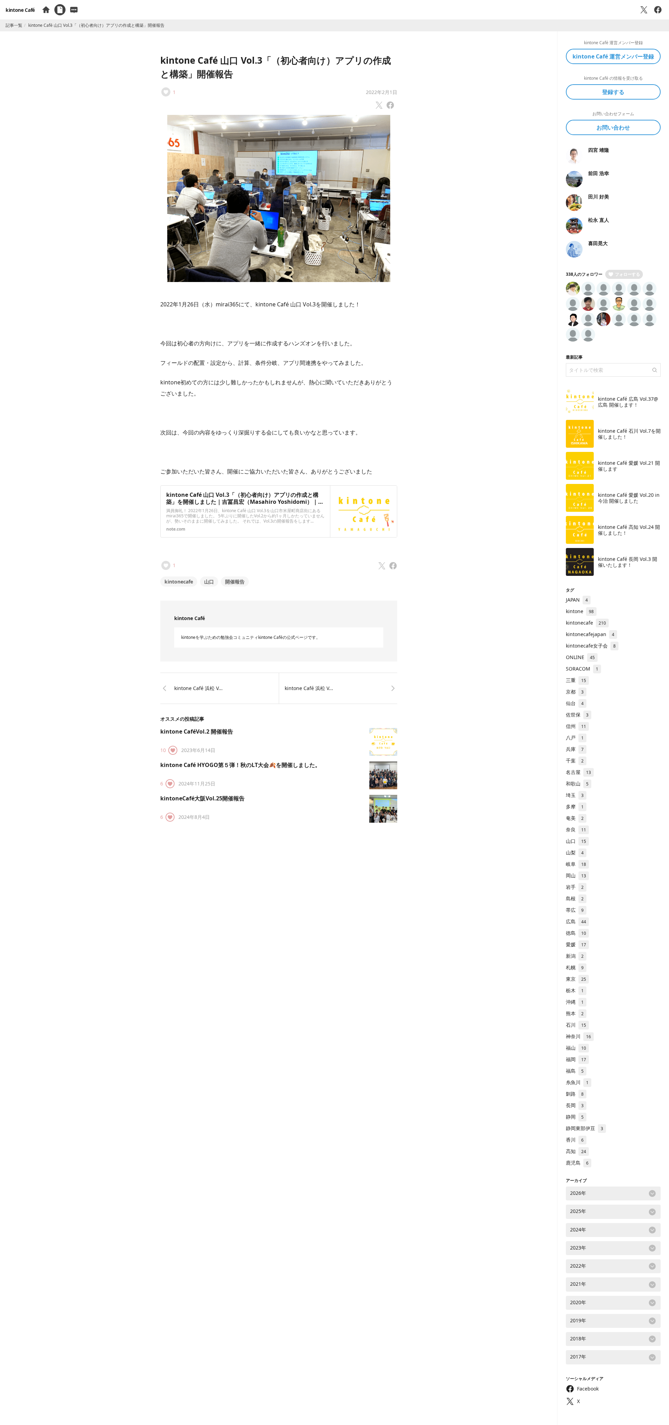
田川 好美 (598, 196)
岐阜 (576, 864)
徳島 (576, 933)
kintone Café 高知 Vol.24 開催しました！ (629, 530)
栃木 (575, 990)
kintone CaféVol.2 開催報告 (196, 731)
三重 (576, 680)
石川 (576, 1024)
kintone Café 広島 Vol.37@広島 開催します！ (628, 402)
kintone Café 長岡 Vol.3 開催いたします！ (627, 562)
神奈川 (578, 1036)
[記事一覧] (60, 9)
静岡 (575, 1116)
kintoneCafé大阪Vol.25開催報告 (202, 798)
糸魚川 (577, 1082)
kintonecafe (178, 581)
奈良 (576, 829)
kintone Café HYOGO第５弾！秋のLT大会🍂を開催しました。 (240, 765)
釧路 (575, 1093)
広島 (576, 921)
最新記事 (574, 357)
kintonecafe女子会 (591, 645)
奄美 (575, 818)
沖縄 (575, 1002)
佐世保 (577, 714)
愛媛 (576, 944)
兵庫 (575, 749)
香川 (575, 1139)
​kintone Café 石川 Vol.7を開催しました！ (629, 434)
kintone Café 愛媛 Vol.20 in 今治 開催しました (629, 498)
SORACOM (582, 668)
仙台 (575, 703)
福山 (576, 1047)
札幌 (575, 967)
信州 (576, 726)
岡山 (576, 875)
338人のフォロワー (584, 274)
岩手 (575, 887)
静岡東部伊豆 (584, 1128)
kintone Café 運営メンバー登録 (613, 56)
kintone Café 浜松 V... (198, 688)
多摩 (575, 806)
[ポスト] (643, 9)
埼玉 (575, 795)
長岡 (575, 1105)
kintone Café (20, 10)
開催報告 (235, 581)
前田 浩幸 (598, 173)
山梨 (575, 852)
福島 (575, 1070)
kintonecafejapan (590, 634)
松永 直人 (598, 220)
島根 (575, 898)
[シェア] (657, 9)
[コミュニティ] (73, 9)
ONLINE (580, 657)
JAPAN (577, 599)
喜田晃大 (598, 243)
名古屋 (578, 772)
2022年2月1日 (381, 92)
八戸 (575, 737)
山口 (209, 581)
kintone (580, 611)
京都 (575, 691)
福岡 (576, 1059)
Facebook (588, 1388)
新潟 (575, 956)
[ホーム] (46, 9)
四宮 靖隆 (598, 150)
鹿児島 (577, 1162)
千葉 (575, 760)
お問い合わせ (613, 127)
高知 (576, 1151)
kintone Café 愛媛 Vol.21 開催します (629, 466)
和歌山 (577, 783)
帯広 (575, 910)
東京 (576, 979)
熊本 (575, 1013)
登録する (613, 92)
